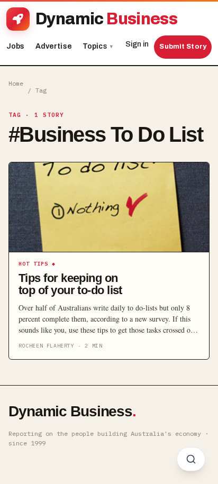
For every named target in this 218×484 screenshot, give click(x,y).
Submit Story (182, 46)
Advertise (53, 46)
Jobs (15, 46)
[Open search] (191, 459)
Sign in (137, 44)
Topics (98, 46)
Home (15, 83)
